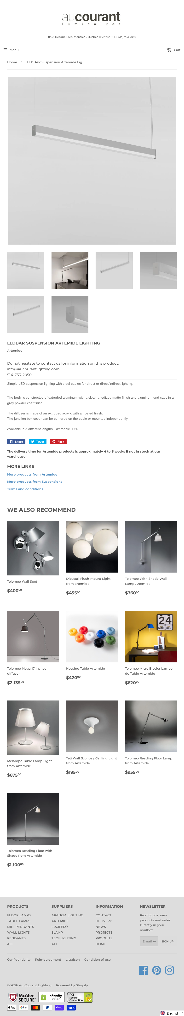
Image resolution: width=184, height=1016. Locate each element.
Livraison (73, 959)
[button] (172, 1013)
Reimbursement (48, 959)
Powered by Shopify (72, 985)
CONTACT (103, 915)
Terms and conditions (25, 489)
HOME (101, 944)
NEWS (101, 927)
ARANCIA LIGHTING (67, 915)
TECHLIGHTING (64, 938)
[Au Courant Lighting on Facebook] (144, 973)
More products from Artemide (32, 474)
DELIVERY (104, 921)
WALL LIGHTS (18, 932)
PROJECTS (104, 932)
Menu (14, 50)
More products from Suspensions (34, 481)
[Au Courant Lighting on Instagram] (169, 973)
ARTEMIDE (60, 921)
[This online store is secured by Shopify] (52, 1002)
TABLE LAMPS (18, 921)
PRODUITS (104, 938)
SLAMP (57, 932)
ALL (10, 944)
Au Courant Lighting (35, 985)
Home (12, 62)
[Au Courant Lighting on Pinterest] (156, 973)
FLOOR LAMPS (19, 915)
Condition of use (97, 959)
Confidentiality (18, 959)
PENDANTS (16, 938)
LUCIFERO (60, 927)
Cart (176, 50)
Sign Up (167, 941)
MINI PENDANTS (20, 927)
